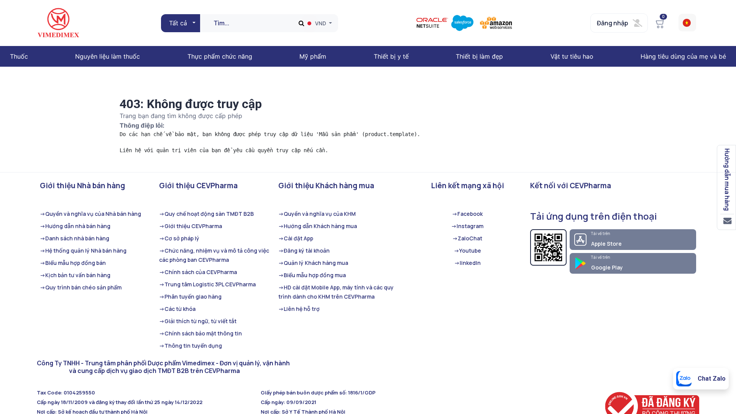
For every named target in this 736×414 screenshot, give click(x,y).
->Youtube (467, 250)
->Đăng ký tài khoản (304, 250)
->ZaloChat (467, 238)
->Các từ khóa (177, 308)
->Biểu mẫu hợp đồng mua (312, 275)
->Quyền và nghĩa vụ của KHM (317, 213)
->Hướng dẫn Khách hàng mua (317, 226)
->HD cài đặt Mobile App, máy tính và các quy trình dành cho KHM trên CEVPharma (336, 292)
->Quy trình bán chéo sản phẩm (81, 287)
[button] (181, 23)
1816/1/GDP (362, 392)
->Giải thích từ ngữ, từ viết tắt (198, 321)
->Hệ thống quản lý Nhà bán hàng (83, 250)
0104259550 (79, 392)
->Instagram (467, 226)
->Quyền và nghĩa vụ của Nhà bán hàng (90, 213)
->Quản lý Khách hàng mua (313, 262)
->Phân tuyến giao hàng (190, 296)
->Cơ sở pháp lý (179, 238)
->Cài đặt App (295, 238)
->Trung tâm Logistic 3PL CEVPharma (207, 284)
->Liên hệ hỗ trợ (299, 308)
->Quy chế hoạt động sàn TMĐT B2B (206, 213)
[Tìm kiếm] (301, 23)
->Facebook (467, 213)
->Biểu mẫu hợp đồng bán (73, 262)
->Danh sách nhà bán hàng (74, 238)
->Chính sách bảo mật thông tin (200, 333)
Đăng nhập (612, 23)
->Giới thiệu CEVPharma (190, 226)
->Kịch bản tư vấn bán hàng (75, 275)
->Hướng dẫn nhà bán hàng (75, 226)
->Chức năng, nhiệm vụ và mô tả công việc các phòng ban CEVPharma (214, 255)
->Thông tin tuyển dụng (190, 345)
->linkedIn (467, 262)
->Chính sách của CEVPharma (198, 272)
